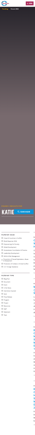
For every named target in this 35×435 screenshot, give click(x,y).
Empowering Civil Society (11, 244)
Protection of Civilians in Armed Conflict (16, 263)
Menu (30, 3)
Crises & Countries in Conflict (13, 238)
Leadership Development (11, 253)
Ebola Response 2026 (10, 241)
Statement (7, 312)
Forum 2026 (15, 9)
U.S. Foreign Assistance (11, 266)
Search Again (25, 211)
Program (6, 300)
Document (7, 282)
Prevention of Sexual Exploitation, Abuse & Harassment (15, 259)
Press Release (8, 297)
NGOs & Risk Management (12, 256)
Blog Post (7, 279)
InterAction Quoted (10, 291)
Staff (5, 309)
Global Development (10, 247)
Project (6, 303)
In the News (7, 288)
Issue (5, 294)
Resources (7, 306)
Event (5, 285)
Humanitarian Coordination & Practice (15, 250)
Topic (5, 315)
